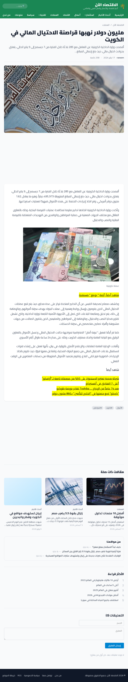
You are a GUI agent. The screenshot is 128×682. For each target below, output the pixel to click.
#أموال (119, 408)
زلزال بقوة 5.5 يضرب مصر (67, 513)
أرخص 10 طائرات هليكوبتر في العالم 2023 (99, 580)
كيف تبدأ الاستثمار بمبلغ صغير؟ (106, 547)
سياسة (30, 15)
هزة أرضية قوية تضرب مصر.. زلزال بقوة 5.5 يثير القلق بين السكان (91, 551)
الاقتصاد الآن (118, 25)
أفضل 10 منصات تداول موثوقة (109, 515)
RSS (20, 675)
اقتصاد (66, 15)
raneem (120, 57)
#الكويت (109, 408)
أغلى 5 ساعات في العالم (107, 585)
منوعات (19, 15)
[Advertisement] (64, 158)
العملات (54, 15)
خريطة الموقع (8, 675)
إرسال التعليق (114, 646)
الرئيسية (119, 15)
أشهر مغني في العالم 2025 (105, 590)
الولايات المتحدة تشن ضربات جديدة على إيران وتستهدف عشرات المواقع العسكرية (83, 556)
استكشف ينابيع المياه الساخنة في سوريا (99, 600)
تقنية (42, 15)
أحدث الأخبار (104, 15)
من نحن (6, 15)
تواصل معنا (47, 675)
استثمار (89, 15)
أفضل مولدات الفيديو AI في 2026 (102, 595)
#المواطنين (97, 408)
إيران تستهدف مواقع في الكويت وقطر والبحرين (26, 515)
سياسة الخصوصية (32, 675)
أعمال (77, 15)
